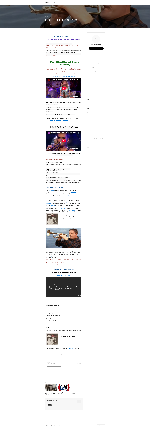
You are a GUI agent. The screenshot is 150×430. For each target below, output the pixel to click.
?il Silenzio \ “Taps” (50, 362)
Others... (90, 93)
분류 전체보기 (91, 55)
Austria (73, 202)
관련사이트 (99, 425)
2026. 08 (96, 129)
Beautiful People (91, 69)
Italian (51, 120)
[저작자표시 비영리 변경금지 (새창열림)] (60, 354)
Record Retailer (63, 208)
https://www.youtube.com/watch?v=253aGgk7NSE (63, 129)
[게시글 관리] (52, 354)
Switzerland (49, 203)
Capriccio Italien (49, 197)
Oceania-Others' (91, 87)
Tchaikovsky (67, 195)
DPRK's (89, 79)
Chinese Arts (90, 89)
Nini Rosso (73, 192)
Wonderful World (91, 71)
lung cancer (77, 256)
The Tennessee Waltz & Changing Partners (54, 366)
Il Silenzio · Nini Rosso (50, 363)
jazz (54, 120)
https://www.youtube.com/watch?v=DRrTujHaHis (64, 76)
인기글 (92, 105)
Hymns (89, 73)
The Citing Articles (92, 91)
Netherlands (72, 331)
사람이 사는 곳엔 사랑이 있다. (51, 2)
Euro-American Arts (92, 85)
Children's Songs (91, 75)
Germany (69, 202)
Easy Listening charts (71, 210)
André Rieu (48, 349)
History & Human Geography (93, 63)
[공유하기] (50, 354)
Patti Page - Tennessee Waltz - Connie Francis (54, 364)
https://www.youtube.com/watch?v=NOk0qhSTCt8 (64, 275)
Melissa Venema (71, 348)
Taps (76, 197)
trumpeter (58, 120)
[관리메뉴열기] (148, 2)
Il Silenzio (59, 251)
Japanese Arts (91, 83)
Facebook (89, 115)
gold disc (53, 205)
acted (61, 256)
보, (87, 100)
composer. (65, 120)
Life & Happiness (91, 65)
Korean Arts (90, 77)
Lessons (89, 61)
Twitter (93, 115)
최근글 (88, 105)
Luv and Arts (90, 67)
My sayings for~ (91, 59)
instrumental (51, 190)
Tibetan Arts (90, 81)
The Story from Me (91, 57)
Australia (48, 206)
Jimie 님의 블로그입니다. (51, 402)
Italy (66, 202)
